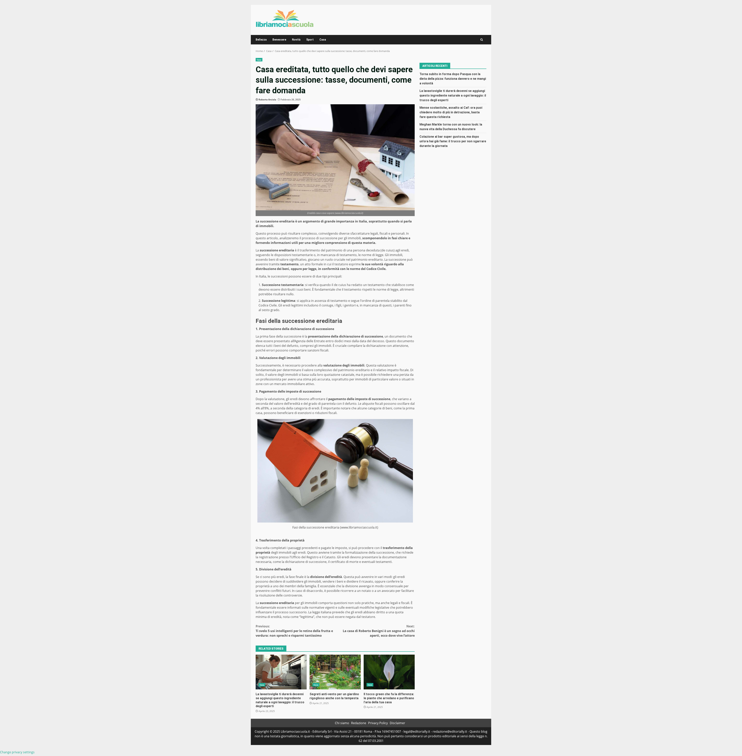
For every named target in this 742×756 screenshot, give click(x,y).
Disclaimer (397, 723)
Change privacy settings (17, 752)
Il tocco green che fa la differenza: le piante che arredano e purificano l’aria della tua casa (389, 672)
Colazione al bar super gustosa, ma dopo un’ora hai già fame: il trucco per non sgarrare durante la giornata (453, 141)
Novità (296, 39)
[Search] (481, 39)
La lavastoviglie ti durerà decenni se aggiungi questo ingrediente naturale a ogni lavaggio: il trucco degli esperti (281, 672)
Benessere (279, 39)
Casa (322, 39)
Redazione (358, 723)
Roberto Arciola (267, 99)
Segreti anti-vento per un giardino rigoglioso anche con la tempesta (335, 672)
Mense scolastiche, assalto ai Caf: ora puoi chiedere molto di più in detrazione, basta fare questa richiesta (451, 112)
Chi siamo (342, 723)
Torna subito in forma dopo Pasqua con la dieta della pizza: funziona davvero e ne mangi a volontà (453, 78)
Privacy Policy (378, 723)
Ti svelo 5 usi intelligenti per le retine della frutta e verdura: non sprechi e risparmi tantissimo (294, 631)
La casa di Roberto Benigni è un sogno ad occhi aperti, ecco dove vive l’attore (379, 631)
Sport (310, 39)
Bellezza (261, 39)
